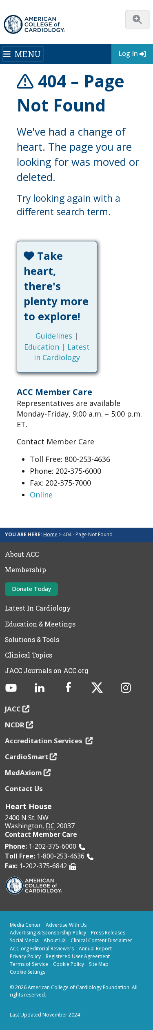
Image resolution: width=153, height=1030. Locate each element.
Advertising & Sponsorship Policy (48, 932)
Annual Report (95, 948)
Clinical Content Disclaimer (101, 940)
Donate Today (31, 589)
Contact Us (24, 788)
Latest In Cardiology (38, 608)
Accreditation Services (44, 740)
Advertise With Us (66, 924)
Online (41, 494)
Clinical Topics (28, 655)
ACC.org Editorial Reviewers (42, 948)
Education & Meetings (40, 624)
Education (41, 347)
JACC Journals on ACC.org (47, 671)
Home (50, 534)
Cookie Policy (68, 964)
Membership (25, 570)
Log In (128, 53)
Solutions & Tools (32, 639)
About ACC (22, 554)
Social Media (24, 940)
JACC (13, 708)
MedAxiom (23, 772)
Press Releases (108, 932)
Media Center (25, 924)
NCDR (14, 724)
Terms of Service (29, 964)
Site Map (99, 964)
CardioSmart (26, 756)
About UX (55, 940)
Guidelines (53, 336)
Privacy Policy (25, 956)
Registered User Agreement (78, 956)
